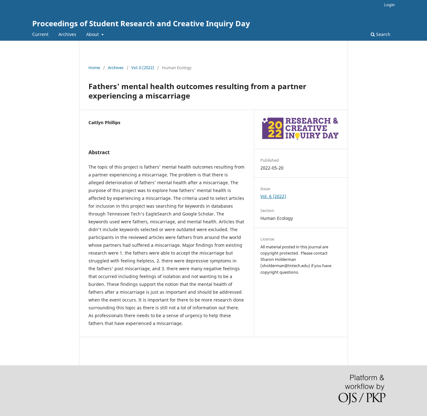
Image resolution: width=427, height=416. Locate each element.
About (93, 34)
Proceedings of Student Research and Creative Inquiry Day (141, 23)
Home (94, 67)
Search (382, 34)
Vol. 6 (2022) (142, 67)
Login (389, 5)
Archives (67, 34)
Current (40, 34)
